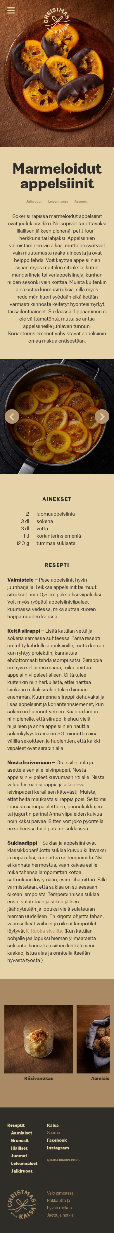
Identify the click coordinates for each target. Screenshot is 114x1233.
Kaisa (53, 1125)
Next (102, 416)
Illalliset (19, 1148)
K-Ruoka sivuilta (44, 931)
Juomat (19, 1155)
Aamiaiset (21, 1132)
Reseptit (81, 201)
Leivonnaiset (58, 201)
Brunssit (20, 1140)
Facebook (57, 1140)
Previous (12, 416)
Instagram (58, 1147)
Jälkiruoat (34, 201)
